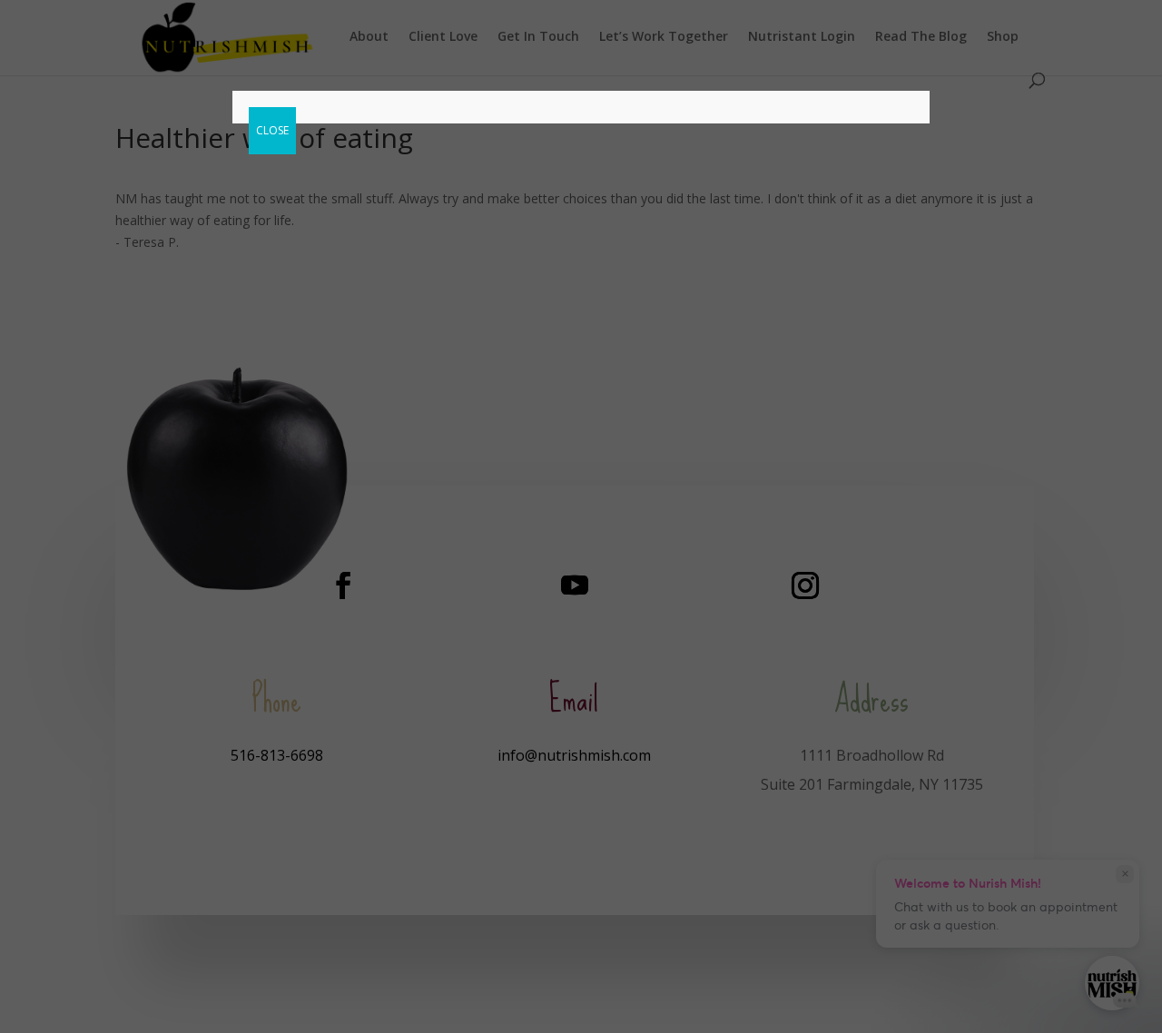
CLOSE (272, 130)
